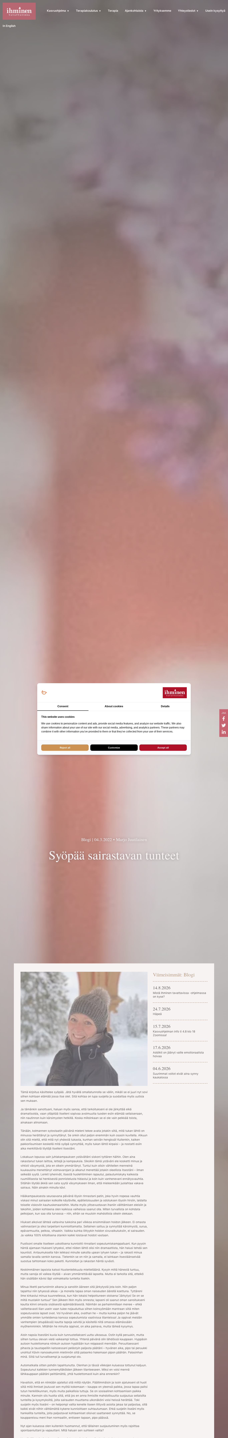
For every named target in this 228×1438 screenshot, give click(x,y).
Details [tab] (165, 706)
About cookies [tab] (114, 706)
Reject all (65, 747)
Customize (114, 747)
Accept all (163, 747)
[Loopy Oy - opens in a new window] (44, 693)
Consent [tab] (62, 706)
